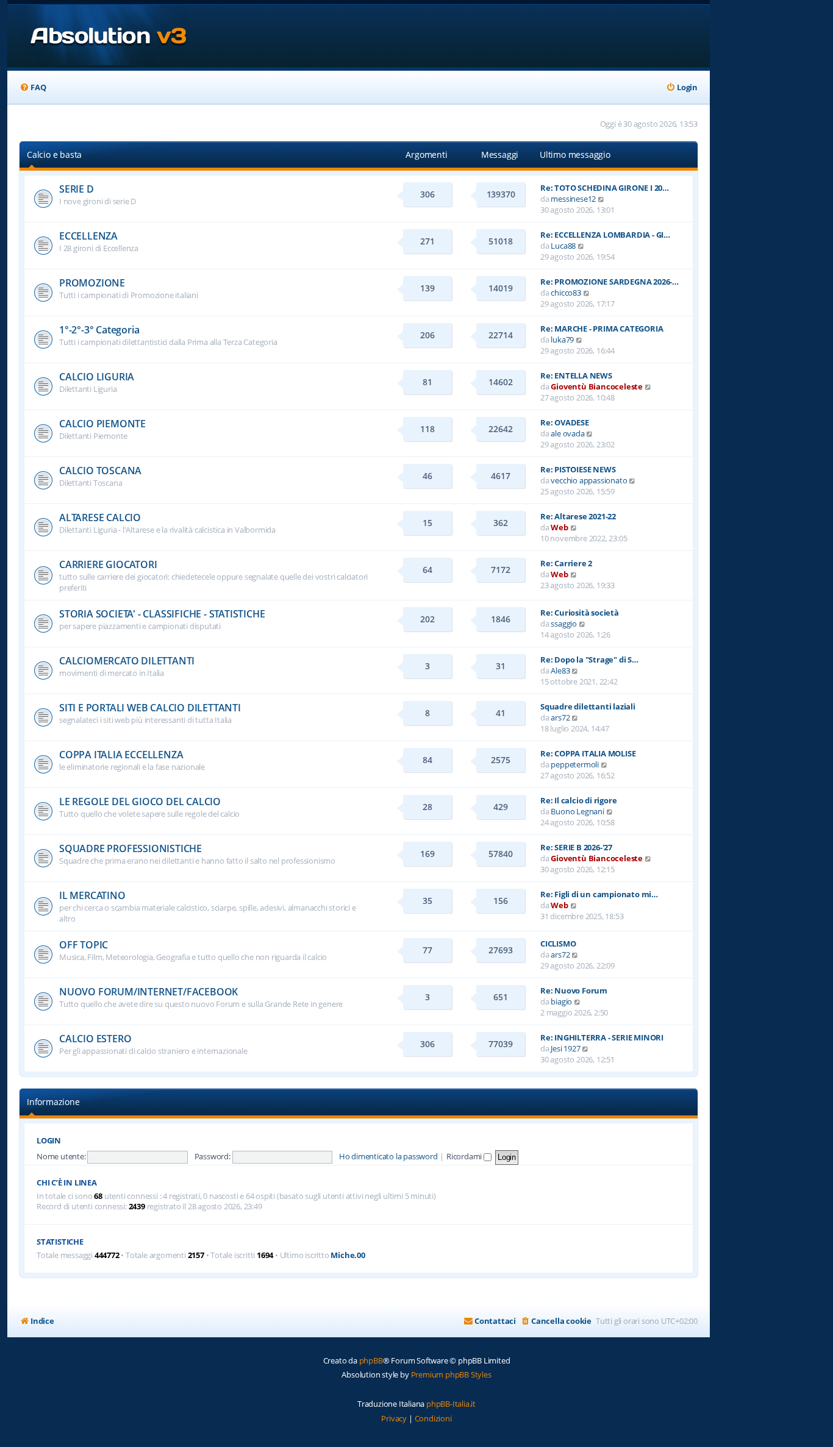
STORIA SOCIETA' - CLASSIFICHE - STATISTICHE (162, 613)
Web (559, 527)
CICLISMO (558, 943)
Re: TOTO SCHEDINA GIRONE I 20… (604, 187)
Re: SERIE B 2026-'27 (576, 847)
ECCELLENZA (88, 236)
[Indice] (97, 36)
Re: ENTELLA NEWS (576, 375)
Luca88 (563, 245)
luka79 (562, 339)
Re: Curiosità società (579, 612)
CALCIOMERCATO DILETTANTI (127, 660)
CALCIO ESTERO (95, 1038)
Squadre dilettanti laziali (587, 706)
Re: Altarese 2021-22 (578, 516)
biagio (561, 1001)
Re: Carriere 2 (566, 563)
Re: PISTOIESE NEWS (577, 469)
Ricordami (465, 1156)
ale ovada (567, 433)
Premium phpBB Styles (451, 1374)
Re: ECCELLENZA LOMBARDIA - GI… (605, 234)
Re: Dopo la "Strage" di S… (589, 659)
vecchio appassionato (589, 480)
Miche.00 (348, 1255)
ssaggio (564, 623)
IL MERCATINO (92, 895)
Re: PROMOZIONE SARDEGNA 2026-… (609, 281)
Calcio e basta (54, 154)
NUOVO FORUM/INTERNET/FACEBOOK (148, 991)
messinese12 (573, 198)
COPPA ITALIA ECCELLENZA (121, 754)
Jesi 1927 (565, 1048)
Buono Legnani (577, 811)
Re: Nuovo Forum (573, 990)
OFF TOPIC (83, 944)
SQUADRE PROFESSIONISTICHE (130, 848)
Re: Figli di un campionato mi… (599, 894)
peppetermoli (575, 764)
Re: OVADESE (564, 422)
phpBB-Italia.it (451, 1403)
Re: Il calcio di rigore (578, 800)
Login (49, 1141)
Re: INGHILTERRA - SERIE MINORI (601, 1037)
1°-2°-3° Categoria (99, 329)
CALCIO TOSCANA (100, 470)
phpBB (371, 1360)
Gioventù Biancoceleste (597, 386)
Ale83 (560, 670)
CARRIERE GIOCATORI (108, 564)
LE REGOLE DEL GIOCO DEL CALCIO (140, 801)
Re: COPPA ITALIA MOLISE (587, 753)
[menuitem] (33, 87)
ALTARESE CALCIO (100, 517)
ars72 (560, 717)
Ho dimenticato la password (388, 1156)
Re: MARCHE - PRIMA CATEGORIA (601, 328)
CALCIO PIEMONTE (102, 423)
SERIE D (76, 189)
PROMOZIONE (92, 283)
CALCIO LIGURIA (96, 376)
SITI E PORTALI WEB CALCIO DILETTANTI (150, 707)
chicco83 (566, 292)
